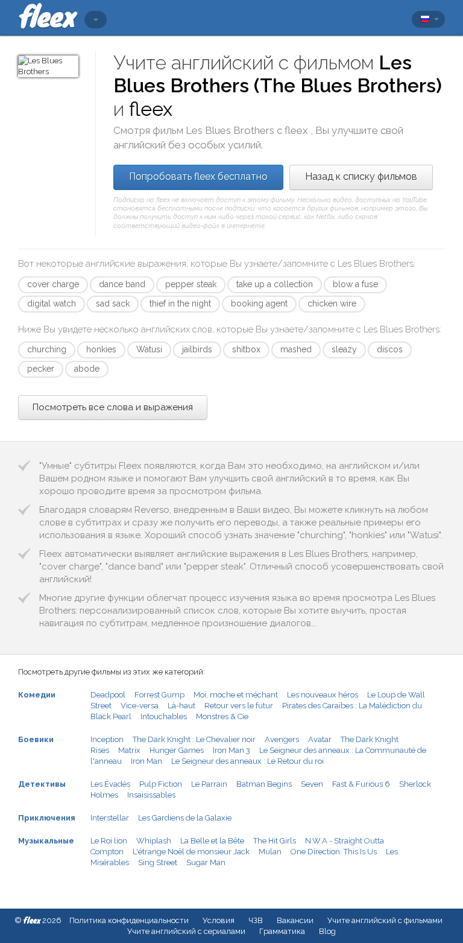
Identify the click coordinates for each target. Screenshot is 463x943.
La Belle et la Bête (212, 840)
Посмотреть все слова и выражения (113, 407)
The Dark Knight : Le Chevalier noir (194, 739)
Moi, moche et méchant (236, 694)
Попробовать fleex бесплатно (198, 176)
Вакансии (295, 920)
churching (46, 349)
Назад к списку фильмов (361, 176)
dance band (122, 284)
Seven (312, 784)
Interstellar (109, 817)
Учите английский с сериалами (186, 931)
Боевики (36, 739)
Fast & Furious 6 (361, 784)
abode (86, 368)
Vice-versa (140, 705)
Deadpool (107, 694)
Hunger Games (177, 750)
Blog (327, 931)
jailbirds (197, 349)
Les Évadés (110, 784)
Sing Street (157, 862)
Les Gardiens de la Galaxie (185, 817)
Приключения (46, 817)
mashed (296, 349)
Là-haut (181, 705)
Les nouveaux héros (322, 694)
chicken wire (331, 303)
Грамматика (282, 931)
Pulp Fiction (160, 784)
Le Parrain (209, 784)
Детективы (42, 784)
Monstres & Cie (222, 716)
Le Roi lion (108, 840)
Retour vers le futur (238, 705)
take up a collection (274, 284)
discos (390, 349)
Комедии (36, 694)
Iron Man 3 (231, 750)
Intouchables (163, 716)
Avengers (282, 739)
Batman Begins (264, 784)
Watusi (149, 349)
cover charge (53, 284)
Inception (107, 739)
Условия (219, 920)
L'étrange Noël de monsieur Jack (191, 851)
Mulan (270, 851)
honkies (101, 349)
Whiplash (153, 840)
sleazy (344, 349)
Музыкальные (46, 840)
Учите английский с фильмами (385, 920)
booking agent (259, 303)
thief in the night (180, 303)
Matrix (129, 750)
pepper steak (190, 284)
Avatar (320, 739)
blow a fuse (355, 284)
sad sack (113, 303)
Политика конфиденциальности (129, 920)
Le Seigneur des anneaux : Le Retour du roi (247, 761)
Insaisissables (151, 794)
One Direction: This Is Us (334, 851)
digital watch (51, 303)
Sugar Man (205, 862)
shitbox (246, 349)
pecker (40, 368)
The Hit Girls (274, 840)
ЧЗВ (255, 920)
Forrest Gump (159, 694)
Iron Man (146, 761)
